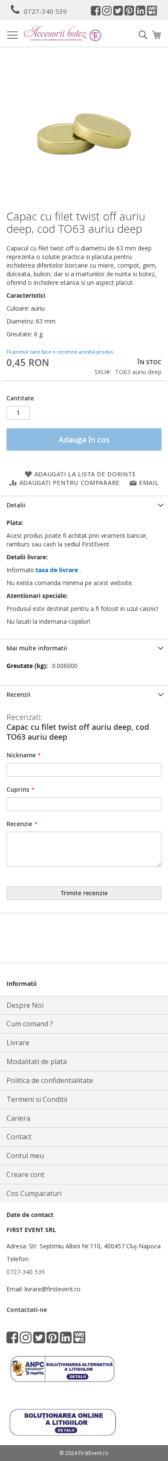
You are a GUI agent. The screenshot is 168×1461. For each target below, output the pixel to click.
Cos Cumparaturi (34, 1193)
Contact (18, 1136)
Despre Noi (25, 1005)
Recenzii (18, 694)
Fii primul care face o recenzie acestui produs (59, 351)
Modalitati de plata (36, 1061)
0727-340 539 (45, 11)
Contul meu (25, 1155)
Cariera (18, 1118)
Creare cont (25, 1174)
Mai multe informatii (36, 648)
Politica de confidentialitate (49, 1080)
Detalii (15, 505)
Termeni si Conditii (36, 1099)
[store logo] (62, 33)
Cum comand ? (29, 1023)
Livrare (17, 1042)
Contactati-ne (26, 1309)
